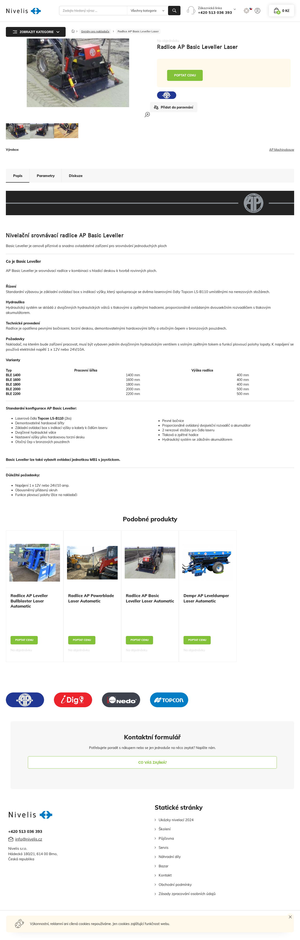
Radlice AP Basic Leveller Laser (138, 31)
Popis (17, 175)
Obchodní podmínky (175, 884)
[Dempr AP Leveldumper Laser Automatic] (207, 562)
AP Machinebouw (281, 149)
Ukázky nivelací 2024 (176, 820)
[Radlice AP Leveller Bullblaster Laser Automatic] (34, 563)
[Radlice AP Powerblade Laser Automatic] (92, 562)
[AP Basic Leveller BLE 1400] (18, 131)
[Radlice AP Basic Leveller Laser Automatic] (150, 563)
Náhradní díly (170, 856)
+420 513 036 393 (215, 12)
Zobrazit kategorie (37, 32)
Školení (165, 829)
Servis (163, 847)
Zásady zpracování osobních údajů (187, 893)
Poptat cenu (185, 75)
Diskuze (75, 175)
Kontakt (165, 875)
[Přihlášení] (257, 10)
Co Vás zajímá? (152, 762)
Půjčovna (166, 838)
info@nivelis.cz (28, 839)
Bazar (163, 866)
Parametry (46, 175)
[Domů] (73, 30)
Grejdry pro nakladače (95, 31)
